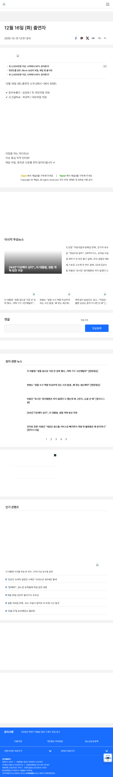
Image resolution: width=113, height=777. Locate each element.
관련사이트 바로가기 (13, 751)
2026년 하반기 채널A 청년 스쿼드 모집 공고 (40, 732)
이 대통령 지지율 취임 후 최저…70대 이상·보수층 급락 (29, 571)
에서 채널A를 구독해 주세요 (37, 175)
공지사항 (9, 731)
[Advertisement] (56, 698)
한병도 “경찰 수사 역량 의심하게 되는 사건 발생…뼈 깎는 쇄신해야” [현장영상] (63, 385)
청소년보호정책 (91, 741)
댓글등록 (97, 328)
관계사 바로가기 (68, 751)
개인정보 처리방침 (55, 741)
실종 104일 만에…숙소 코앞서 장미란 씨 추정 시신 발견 (33, 603)
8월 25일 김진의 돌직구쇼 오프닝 (23, 595)
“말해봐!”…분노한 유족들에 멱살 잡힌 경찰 (27, 587)
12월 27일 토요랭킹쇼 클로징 (21, 611)
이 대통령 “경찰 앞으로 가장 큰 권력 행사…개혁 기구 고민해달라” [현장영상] (62, 371)
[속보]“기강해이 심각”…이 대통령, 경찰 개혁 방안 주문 (52, 412)
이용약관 (18, 741)
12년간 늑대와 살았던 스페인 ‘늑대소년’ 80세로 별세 (32, 579)
